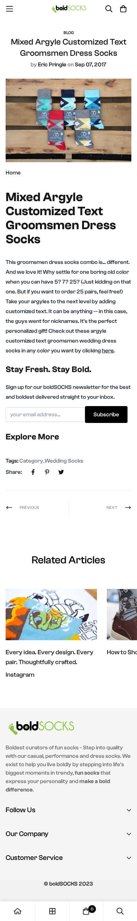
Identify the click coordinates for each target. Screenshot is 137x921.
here (108, 350)
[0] (86, 911)
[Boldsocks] (68, 8)
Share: (14, 472)
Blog (69, 32)
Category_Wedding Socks (51, 461)
